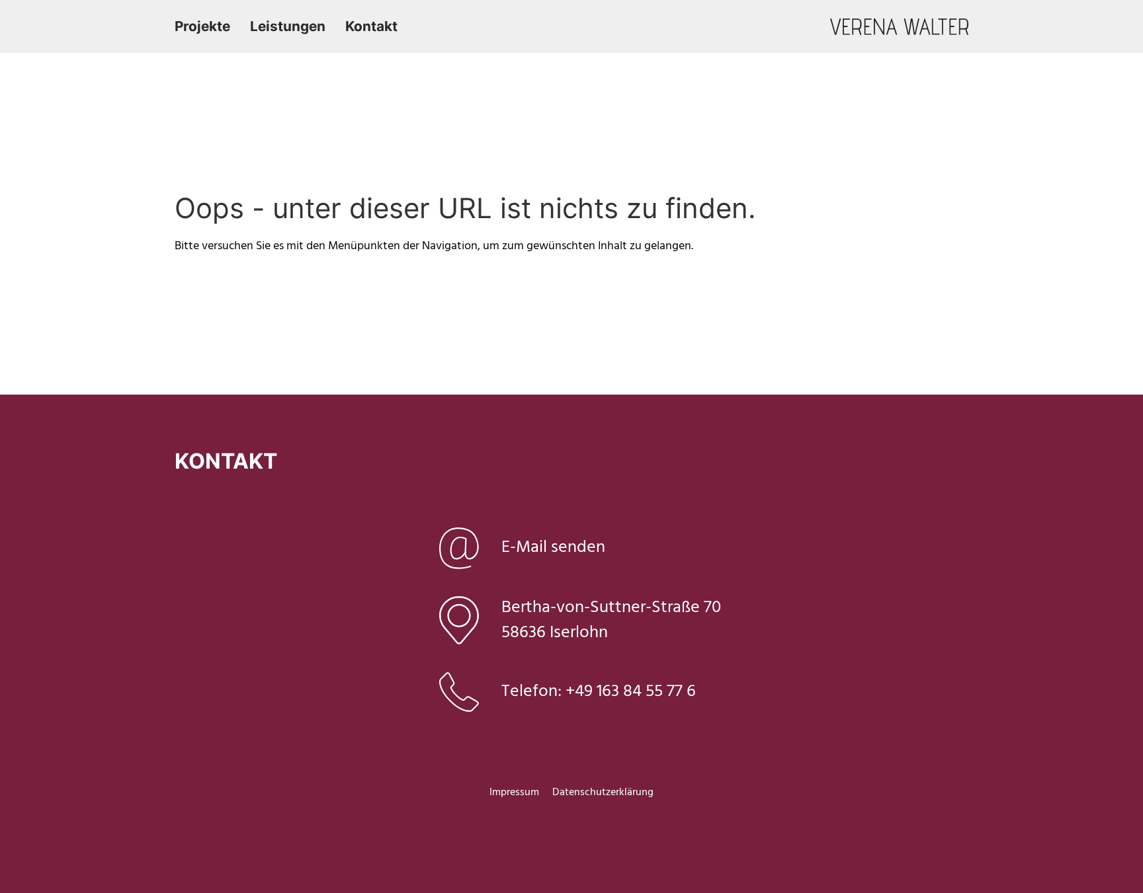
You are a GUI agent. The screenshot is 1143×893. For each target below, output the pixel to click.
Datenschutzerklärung (603, 792)
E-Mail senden (553, 547)
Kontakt (371, 26)
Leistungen (287, 26)
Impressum (514, 792)
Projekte (202, 26)
